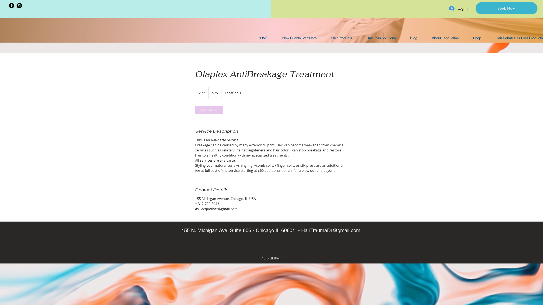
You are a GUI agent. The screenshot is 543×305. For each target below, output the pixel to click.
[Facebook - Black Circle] (11, 5)
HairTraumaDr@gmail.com (330, 230)
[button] (506, 8)
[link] (209, 110)
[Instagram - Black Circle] (19, 5)
